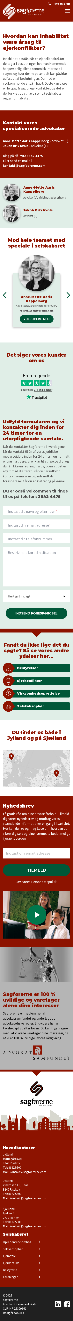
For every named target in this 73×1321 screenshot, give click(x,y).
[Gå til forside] (36, 1093)
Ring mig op (61, 3)
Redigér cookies (13, 1313)
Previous (4, 295)
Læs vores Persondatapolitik (36, 882)
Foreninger (10, 1277)
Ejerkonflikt (11, 1263)
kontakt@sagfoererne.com (24, 165)
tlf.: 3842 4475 (31, 156)
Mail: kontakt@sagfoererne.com (24, 1172)
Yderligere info (37, 319)
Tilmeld (36, 870)
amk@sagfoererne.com (38, 310)
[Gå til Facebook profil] (67, 1304)
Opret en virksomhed (17, 1242)
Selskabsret (15, 1234)
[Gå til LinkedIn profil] (58, 1304)
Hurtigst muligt (19, 596)
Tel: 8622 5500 (12, 1167)
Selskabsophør (13, 1249)
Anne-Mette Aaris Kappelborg (36, 299)
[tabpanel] (36, 291)
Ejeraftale (9, 1256)
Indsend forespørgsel (36, 613)
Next (68, 295)
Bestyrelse (10, 1270)
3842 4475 (49, 496)
